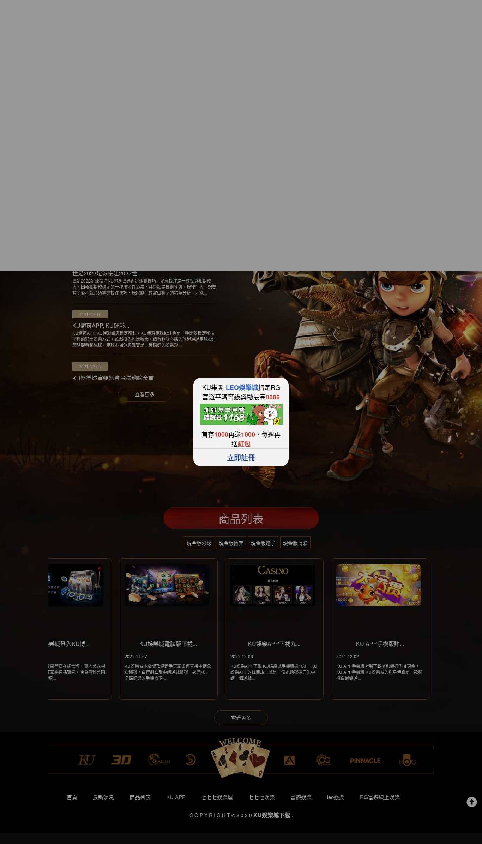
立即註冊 (241, 457)
